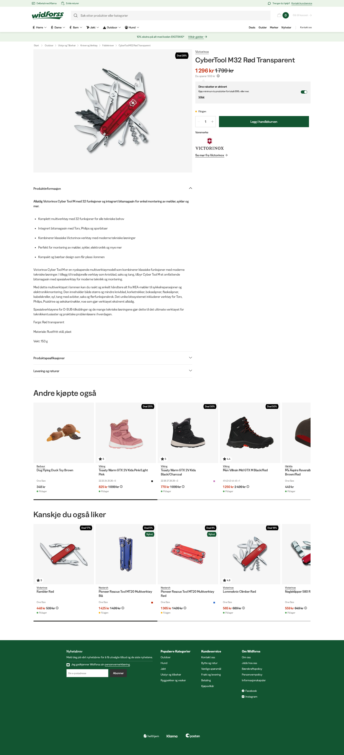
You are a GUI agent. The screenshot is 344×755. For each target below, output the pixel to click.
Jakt (163, 669)
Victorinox (202, 52)
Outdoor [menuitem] (112, 27)
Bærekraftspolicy (252, 669)
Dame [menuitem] (58, 27)
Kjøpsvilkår (207, 686)
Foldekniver (108, 45)
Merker (274, 27)
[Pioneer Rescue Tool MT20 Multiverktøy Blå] (126, 554)
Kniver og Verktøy (89, 45)
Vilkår (201, 97)
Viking (102, 466)
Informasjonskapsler (254, 680)
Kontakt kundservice (301, 3)
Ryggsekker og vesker (173, 680)
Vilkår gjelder (195, 37)
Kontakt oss (306, 27)
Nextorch (103, 587)
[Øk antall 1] (212, 121)
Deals (252, 27)
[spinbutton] (205, 121)
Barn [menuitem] (76, 27)
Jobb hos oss (249, 663)
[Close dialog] (334, 698)
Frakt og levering (211, 674)
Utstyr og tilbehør (171, 674)
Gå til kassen (300, 15)
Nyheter (286, 27)
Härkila (288, 466)
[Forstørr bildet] (112, 110)
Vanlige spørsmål (211, 669)
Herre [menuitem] (39, 27)
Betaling (206, 680)
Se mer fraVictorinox (209, 155)
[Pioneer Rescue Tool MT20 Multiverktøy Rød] (188, 554)
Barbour (41, 466)
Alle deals (295, 735)
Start (36, 45)
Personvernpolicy (252, 674)
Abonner (118, 673)
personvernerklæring (117, 664)
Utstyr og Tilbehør (67, 45)
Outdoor (49, 45)
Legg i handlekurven (263, 122)
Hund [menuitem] (132, 27)
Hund (164, 663)
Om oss (246, 657)
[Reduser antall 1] (198, 121)
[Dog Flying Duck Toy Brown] (63, 433)
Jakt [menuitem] (92, 27)
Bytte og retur (209, 663)
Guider (263, 27)
